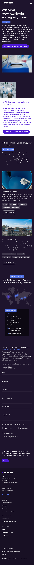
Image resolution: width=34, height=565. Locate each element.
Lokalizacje (5, 535)
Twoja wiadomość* (8, 433)
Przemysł (4, 505)
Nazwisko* (5, 381)
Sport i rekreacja (6, 515)
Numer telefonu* (7, 398)
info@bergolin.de (6, 488)
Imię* (3, 373)
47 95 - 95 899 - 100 (9, 368)
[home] (8, 3)
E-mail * (4, 390)
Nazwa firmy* (6, 406)
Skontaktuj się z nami (7, 532)
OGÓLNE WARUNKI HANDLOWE (11, 551)
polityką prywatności (21, 451)
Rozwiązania (5, 518)
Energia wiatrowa (7, 502)
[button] (30, 3)
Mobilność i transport (7, 509)
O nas (3, 529)
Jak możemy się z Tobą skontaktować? (14, 424)
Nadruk (4, 554)
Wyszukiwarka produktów (9, 521)
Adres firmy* (6, 415)
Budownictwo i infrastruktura (10, 512)
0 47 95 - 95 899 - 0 (8, 490)
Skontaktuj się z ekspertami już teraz (15, 46)
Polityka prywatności (7, 548)
